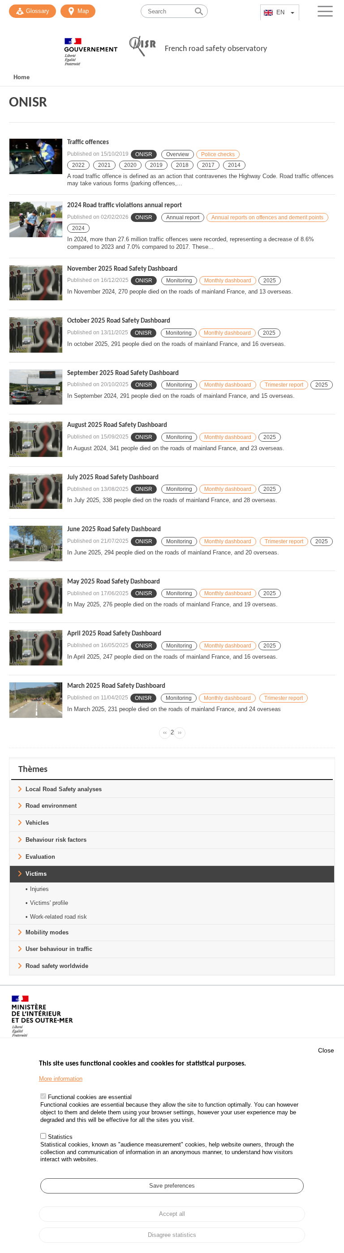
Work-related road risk (58, 916)
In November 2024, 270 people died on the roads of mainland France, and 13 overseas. (180, 291)
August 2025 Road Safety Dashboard (117, 425)
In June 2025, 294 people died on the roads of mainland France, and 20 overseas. (173, 552)
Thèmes (32, 769)
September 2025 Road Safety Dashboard (123, 373)
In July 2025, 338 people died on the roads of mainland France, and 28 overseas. (172, 500)
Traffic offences (88, 142)
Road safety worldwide (57, 966)
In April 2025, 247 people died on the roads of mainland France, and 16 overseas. (172, 656)
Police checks (218, 154)
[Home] (91, 47)
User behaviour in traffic (59, 949)
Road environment (51, 805)
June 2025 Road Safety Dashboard (114, 529)
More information (60, 1078)
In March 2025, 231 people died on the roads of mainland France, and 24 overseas (174, 709)
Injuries (39, 889)
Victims (36, 873)
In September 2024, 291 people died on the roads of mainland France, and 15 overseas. (181, 395)
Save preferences (172, 1185)
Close (326, 1050)
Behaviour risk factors (56, 839)
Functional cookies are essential (90, 1097)
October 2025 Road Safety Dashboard (118, 321)
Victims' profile (49, 902)
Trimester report (284, 385)
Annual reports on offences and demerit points (267, 217)
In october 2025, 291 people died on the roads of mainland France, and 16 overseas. (176, 344)
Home (21, 77)
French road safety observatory (216, 49)
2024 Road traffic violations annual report (124, 205)
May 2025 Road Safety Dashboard (113, 582)
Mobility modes (47, 932)
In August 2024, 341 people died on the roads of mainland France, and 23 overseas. (175, 448)
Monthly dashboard (227, 280)
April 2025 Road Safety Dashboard (114, 634)
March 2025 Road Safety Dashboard (116, 686)
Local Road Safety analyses (64, 789)
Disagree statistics (172, 1235)
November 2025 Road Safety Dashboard (122, 269)
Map (83, 11)
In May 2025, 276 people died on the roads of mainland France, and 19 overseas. (172, 604)
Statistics (60, 1137)
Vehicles (37, 822)
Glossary (37, 11)
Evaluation (40, 856)
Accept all (172, 1213)
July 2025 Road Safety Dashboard (113, 477)
